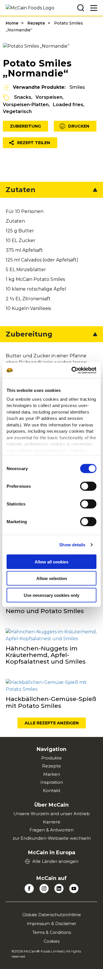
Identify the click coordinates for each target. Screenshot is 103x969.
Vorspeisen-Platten (26, 104)
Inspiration (51, 782)
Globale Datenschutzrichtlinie (51, 914)
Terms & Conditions (51, 932)
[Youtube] (73, 888)
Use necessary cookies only (51, 595)
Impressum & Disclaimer (51, 923)
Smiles (77, 87)
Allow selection (51, 578)
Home (12, 23)
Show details (72, 544)
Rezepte (36, 23)
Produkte (51, 758)
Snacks (22, 97)
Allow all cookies (51, 561)
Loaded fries (68, 104)
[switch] (88, 486)
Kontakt (51, 790)
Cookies (52, 941)
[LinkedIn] (59, 888)
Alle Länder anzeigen (55, 861)
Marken (51, 774)
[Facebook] (29, 888)
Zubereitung (25, 126)
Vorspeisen (48, 97)
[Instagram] (44, 888)
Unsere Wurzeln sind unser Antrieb (51, 813)
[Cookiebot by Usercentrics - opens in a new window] (72, 370)
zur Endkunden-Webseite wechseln (52, 838)
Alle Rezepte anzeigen (52, 723)
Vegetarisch (17, 111)
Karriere (51, 822)
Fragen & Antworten (51, 830)
